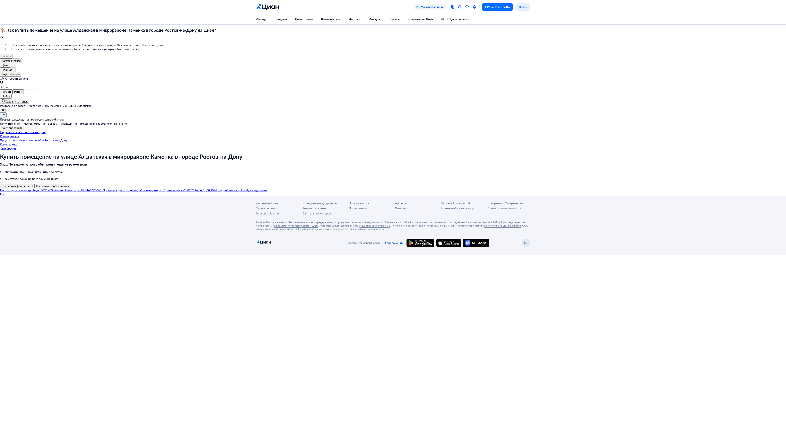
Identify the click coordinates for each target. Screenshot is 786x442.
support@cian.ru (288, 228)
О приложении (393, 243)
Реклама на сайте (314, 208)
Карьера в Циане (267, 213)
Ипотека (354, 19)
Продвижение (358, 208)
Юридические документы (320, 203)
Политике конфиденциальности (502, 225)
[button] (393, 34)
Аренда (261, 19)
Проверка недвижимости (504, 208)
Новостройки (304, 19)
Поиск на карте (359, 203)
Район (18, 92)
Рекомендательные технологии (366, 228)
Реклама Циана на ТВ (455, 203)
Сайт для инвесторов (317, 213)
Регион (6, 92)
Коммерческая (331, 19)
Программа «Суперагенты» (505, 203)
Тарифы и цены (266, 208)
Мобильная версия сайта (364, 243)
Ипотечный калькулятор (457, 208)
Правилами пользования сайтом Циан (296, 225)
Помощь (400, 208)
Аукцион (400, 203)
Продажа (280, 19)
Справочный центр (268, 203)
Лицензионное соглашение (374, 225)
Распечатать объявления (52, 186)
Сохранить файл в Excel (17, 186)
